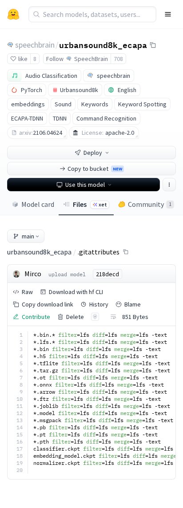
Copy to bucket (95, 169)
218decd (107, 274)
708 (118, 59)
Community (149, 204)
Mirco (32, 273)
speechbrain (35, 45)
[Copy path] (125, 251)
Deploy (93, 153)
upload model (67, 274)
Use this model (85, 185)
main (28, 236)
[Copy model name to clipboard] (153, 45)
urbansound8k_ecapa (103, 44)
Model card (37, 204)
